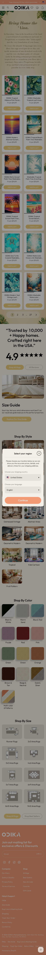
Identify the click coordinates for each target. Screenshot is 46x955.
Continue (23, 500)
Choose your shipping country (16, 472)
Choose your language (13, 484)
